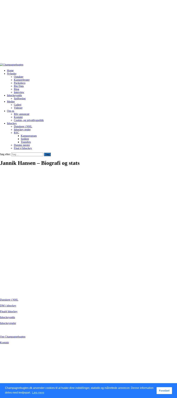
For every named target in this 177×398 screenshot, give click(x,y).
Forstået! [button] (164, 390)
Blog (16, 89)
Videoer (18, 107)
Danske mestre (22, 145)
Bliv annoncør (21, 114)
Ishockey (12, 123)
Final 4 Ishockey (23, 148)
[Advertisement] (88, 33)
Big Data (19, 86)
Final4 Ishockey (8, 311)
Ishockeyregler (8, 323)
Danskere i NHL (23, 126)
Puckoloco (19, 82)
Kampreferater (22, 79)
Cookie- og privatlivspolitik (29, 120)
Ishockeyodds (14, 95)
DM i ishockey (8, 305)
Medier (11, 101)
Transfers (26, 141)
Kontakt (18, 117)
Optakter (18, 76)
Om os (10, 110)
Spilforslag (20, 98)
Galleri (17, 104)
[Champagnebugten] (11, 64)
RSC (16, 132)
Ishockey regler (22, 129)
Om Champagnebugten (12, 336)
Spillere (25, 138)
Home (10, 70)
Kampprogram (29, 135)
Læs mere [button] (38, 392)
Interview (19, 92)
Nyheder (11, 73)
